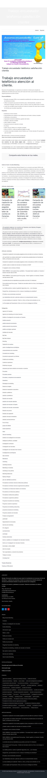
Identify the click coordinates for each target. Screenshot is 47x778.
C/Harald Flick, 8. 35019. (7, 596)
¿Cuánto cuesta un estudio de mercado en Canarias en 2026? (17, 264)
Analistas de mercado (8, 332)
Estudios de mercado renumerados (11, 407)
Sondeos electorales (7, 536)
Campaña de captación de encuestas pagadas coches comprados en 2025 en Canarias (23, 261)
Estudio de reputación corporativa (10, 389)
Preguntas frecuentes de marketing (11, 645)
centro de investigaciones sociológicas (34, 680)
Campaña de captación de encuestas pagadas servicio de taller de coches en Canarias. (23, 254)
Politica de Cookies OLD (8, 638)
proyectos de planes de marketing (10, 509)
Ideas (4, 431)
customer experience (34, 683)
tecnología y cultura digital (9, 546)
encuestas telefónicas (31, 685)
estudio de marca (6, 687)
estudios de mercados (39, 689)
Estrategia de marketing (8, 383)
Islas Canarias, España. (7, 601)
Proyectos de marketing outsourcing (11, 506)
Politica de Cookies (7, 635)
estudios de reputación (7, 692)
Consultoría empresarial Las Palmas (11, 356)
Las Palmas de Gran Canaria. (8, 598)
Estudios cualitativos (29, 146)
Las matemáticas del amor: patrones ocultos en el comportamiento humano (20, 297)
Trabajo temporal (34, 707)
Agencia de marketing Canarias (19, 678)
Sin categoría (6, 527)
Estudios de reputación (11, 148)
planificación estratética (7, 698)
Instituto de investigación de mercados (11, 437)
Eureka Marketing (6, 146)
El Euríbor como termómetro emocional (12, 294)
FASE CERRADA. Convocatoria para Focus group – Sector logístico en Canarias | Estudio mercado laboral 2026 (23, 738)
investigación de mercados (9, 446)
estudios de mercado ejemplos (10, 401)
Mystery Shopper (36, 148)
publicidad (5, 518)
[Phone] (18, 609)
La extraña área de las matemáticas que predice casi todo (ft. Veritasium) (19, 280)
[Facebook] (6, 609)
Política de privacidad (8, 641)
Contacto (5, 620)
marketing (5, 461)
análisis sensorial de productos (10, 326)
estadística (40, 685)
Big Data (4, 335)
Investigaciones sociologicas (9, 452)
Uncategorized (6, 558)
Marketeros (5, 458)
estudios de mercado (26, 687)
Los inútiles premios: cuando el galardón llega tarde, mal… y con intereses (20, 288)
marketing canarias (19, 696)
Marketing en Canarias (8, 467)
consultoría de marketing (23, 683)
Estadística (5, 380)
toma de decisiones (25, 707)
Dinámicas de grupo (7, 365)
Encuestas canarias (7, 374)
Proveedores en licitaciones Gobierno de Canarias (14, 488)
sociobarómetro (6, 530)
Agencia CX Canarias (7, 311)
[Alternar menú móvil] (44, 3)
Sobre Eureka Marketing (8, 657)
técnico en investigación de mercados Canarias (13, 543)
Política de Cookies (6, 670)
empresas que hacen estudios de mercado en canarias (15, 368)
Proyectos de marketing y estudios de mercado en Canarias (16, 647)
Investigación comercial (28, 148)
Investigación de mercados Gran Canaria (12, 449)
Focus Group (5, 422)
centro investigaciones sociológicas (11, 347)
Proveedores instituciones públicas (11, 494)
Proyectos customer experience (10, 503)
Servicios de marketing (8, 524)
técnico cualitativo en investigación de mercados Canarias (16, 539)
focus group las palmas (25, 694)
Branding (5, 341)
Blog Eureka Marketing (8, 617)
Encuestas (5, 371)
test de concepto (6, 548)
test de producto (16, 707)
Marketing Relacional (7, 473)
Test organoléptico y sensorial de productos (13, 552)
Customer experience (20, 146)
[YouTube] (9, 609)
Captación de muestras (8, 344)
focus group (16, 694)
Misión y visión (6, 632)
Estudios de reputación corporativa (21, 692)
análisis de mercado (32, 678)
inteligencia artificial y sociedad (10, 440)
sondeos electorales (7, 707)
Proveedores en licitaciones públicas (11, 491)
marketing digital (27, 696)
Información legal (6, 668)
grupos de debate (7, 425)
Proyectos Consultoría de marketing (11, 500)
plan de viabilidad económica (9, 479)
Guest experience (20, 148)
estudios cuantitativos (8, 395)
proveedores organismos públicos (10, 705)
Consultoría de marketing (8, 353)
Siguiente (42, 30)
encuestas (23, 685)
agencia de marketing (7, 678)
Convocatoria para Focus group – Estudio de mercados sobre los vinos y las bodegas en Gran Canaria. (23, 745)
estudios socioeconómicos (9, 419)
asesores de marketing (7, 680)
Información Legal (7, 629)
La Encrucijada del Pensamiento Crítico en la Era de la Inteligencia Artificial (20, 303)
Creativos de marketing (8, 359)
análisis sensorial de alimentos (10, 323)
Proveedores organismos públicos (10, 497)
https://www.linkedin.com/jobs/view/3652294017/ (13, 137)
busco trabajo (21, 680)
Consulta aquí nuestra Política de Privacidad (12, 665)
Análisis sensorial (6, 320)
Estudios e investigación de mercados (11, 623)
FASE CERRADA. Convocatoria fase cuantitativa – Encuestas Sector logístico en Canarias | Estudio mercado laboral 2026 (23, 733)
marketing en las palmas (8, 470)
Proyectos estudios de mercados (10, 512)
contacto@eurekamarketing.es (9, 590)
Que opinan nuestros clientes (9, 650)
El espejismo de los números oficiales (11, 267)
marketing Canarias (7, 464)
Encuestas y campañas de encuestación (12, 377)
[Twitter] (12, 609)
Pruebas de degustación (8, 515)
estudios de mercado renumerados (25, 689)
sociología (5, 533)
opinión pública (36, 696)
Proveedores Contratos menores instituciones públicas (15, 482)
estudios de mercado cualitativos (9, 689)
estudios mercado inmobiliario (10, 416)
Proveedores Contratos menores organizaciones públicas (16, 485)
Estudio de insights (7, 386)
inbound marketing (7, 434)
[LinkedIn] (3, 609)
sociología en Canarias (37, 705)
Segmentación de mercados (9, 521)
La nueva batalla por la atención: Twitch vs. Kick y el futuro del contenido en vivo (21, 300)
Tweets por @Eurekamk (7, 566)
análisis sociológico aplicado (9, 329)
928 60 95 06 (8, 588)
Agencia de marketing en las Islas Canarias (12, 314)
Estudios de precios (7, 410)
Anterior (37, 30)
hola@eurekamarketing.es (25, 241)
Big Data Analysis (7, 338)
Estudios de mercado (7, 398)
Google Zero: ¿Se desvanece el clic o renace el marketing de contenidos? (20, 291)
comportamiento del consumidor (10, 350)
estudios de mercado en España (10, 404)
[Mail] (15, 609)
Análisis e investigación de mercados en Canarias (14, 317)
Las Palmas (5, 696)
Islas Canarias (6, 455)
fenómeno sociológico (7, 694)
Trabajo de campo (7, 555)
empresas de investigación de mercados (11, 685)
